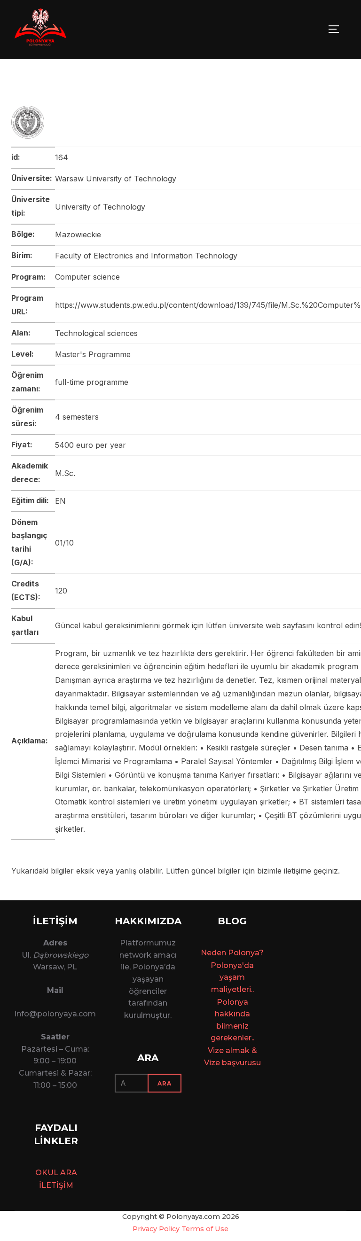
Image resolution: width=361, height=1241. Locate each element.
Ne (206, 952)
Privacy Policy (156, 1229)
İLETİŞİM (56, 1185)
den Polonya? (238, 952)
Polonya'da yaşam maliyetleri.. (232, 977)
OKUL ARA (56, 1172)
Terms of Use (204, 1229)
